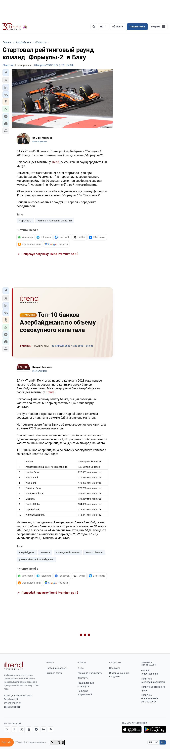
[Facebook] (14, 729)
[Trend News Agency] (13, 666)
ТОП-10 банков (94, 552)
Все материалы (39, 141)
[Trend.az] (14, 26)
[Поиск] (93, 26)
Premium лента (54, 673)
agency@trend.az (12, 707)
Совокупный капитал (68, 552)
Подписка (114, 668)
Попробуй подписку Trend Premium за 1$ (49, 254)
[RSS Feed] (51, 729)
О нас (81, 668)
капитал (45, 552)
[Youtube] (29, 729)
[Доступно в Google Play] (155, 729)
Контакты (83, 678)
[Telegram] (36, 729)
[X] (22, 729)
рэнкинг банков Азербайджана (36, 559)
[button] (6, 72)
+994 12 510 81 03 (12, 703)
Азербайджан (26, 552)
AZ (156, 742)
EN (150, 742)
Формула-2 (25, 220)
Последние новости (56, 668)
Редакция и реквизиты (90, 673)
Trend (55, 162)
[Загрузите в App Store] (132, 729)
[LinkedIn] (43, 729)
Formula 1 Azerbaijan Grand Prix (55, 220)
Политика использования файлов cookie (149, 698)
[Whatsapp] (7, 729)
